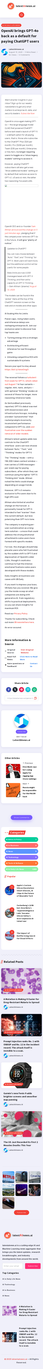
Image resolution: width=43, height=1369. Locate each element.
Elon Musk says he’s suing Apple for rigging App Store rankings (30, 773)
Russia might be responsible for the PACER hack (29, 792)
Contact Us (34, 664)
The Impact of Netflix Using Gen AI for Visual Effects (26, 936)
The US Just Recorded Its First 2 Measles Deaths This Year (21, 1144)
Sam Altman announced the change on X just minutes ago (21, 229)
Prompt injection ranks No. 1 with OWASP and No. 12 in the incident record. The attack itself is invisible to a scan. (21, 1046)
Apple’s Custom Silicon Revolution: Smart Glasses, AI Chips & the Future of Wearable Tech (25, 890)
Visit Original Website (27, 651)
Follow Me (22, 732)
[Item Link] (9, 890)
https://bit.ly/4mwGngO (17, 369)
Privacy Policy (21, 613)
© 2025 (8, 1359)
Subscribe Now (28, 113)
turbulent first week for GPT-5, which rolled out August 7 (21, 381)
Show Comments (21, 817)
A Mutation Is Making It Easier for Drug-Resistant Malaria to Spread (21, 1001)
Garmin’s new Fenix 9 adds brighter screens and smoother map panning (20, 1096)
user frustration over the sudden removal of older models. (20, 430)
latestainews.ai (19, 1359)
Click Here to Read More (29, 658)
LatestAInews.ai (16, 49)
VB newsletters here (24, 622)
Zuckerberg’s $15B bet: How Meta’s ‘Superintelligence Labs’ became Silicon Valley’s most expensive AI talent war (25, 913)
